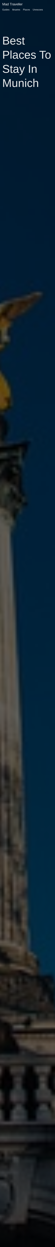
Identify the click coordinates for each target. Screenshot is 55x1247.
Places (26, 9)
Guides (5, 9)
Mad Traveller (12, 4)
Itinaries (16, 9)
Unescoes (38, 9)
